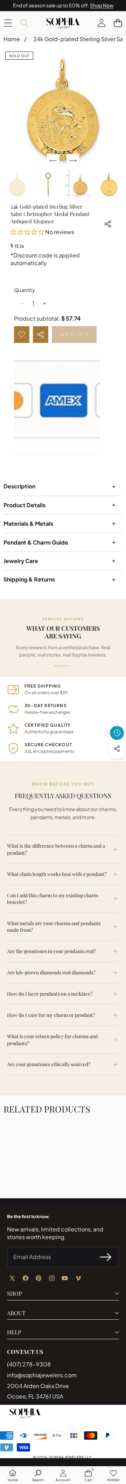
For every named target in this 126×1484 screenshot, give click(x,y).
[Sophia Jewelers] (63, 23)
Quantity (24, 290)
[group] (17, 184)
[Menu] (8, 23)
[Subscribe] (105, 1257)
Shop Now (101, 5)
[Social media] (117, 749)
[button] (118, 23)
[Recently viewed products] (117, 733)
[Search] (24, 23)
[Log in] (101, 23)
